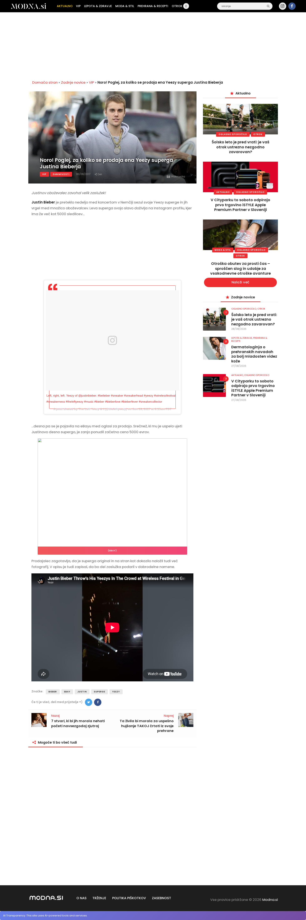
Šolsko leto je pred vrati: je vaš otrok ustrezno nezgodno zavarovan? (240, 146)
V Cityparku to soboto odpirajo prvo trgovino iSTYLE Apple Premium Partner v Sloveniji (240, 204)
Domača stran (45, 82)
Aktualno (223, 192)
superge (99, 691)
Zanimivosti (61, 174)
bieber (53, 691)
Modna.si (270, 899)
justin (82, 691)
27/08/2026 (238, 366)
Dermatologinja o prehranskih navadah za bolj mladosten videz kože (254, 354)
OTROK (257, 134)
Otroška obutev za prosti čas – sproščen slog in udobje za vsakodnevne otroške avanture (240, 268)
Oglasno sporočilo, (244, 308)
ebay (67, 691)
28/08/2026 (238, 329)
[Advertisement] (153, 44)
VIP (91, 82)
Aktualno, (237, 375)
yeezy (116, 691)
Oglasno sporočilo (233, 134)
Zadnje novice (73, 82)
